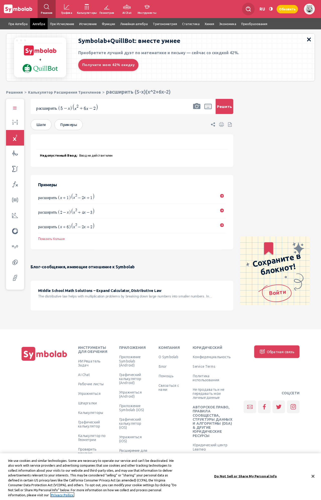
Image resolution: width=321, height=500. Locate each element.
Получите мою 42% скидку (108, 65)
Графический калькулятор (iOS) (130, 423)
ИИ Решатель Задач (89, 363)
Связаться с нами (168, 387)
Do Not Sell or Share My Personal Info (245, 476)
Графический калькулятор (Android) (130, 378)
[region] (160, 476)
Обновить (287, 9)
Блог (162, 366)
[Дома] (44, 361)
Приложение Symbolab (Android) (129, 361)
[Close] (312, 476)
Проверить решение (87, 451)
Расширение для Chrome (133, 452)
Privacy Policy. (62, 494)
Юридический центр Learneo (210, 447)
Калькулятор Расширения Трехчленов (64, 92)
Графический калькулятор (89, 424)
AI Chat (84, 374)
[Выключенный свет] (271, 9)
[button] (196, 109)
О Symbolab (168, 357)
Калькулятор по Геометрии (92, 437)
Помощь (165, 376)
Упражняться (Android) (130, 394)
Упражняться (89, 393)
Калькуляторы (90, 412)
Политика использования (206, 378)
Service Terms (204, 366)
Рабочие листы (91, 384)
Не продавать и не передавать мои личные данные (208, 393)
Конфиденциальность (211, 357)
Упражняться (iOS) (130, 439)
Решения (14, 92)
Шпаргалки (87, 403)
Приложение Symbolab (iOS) (131, 408)
